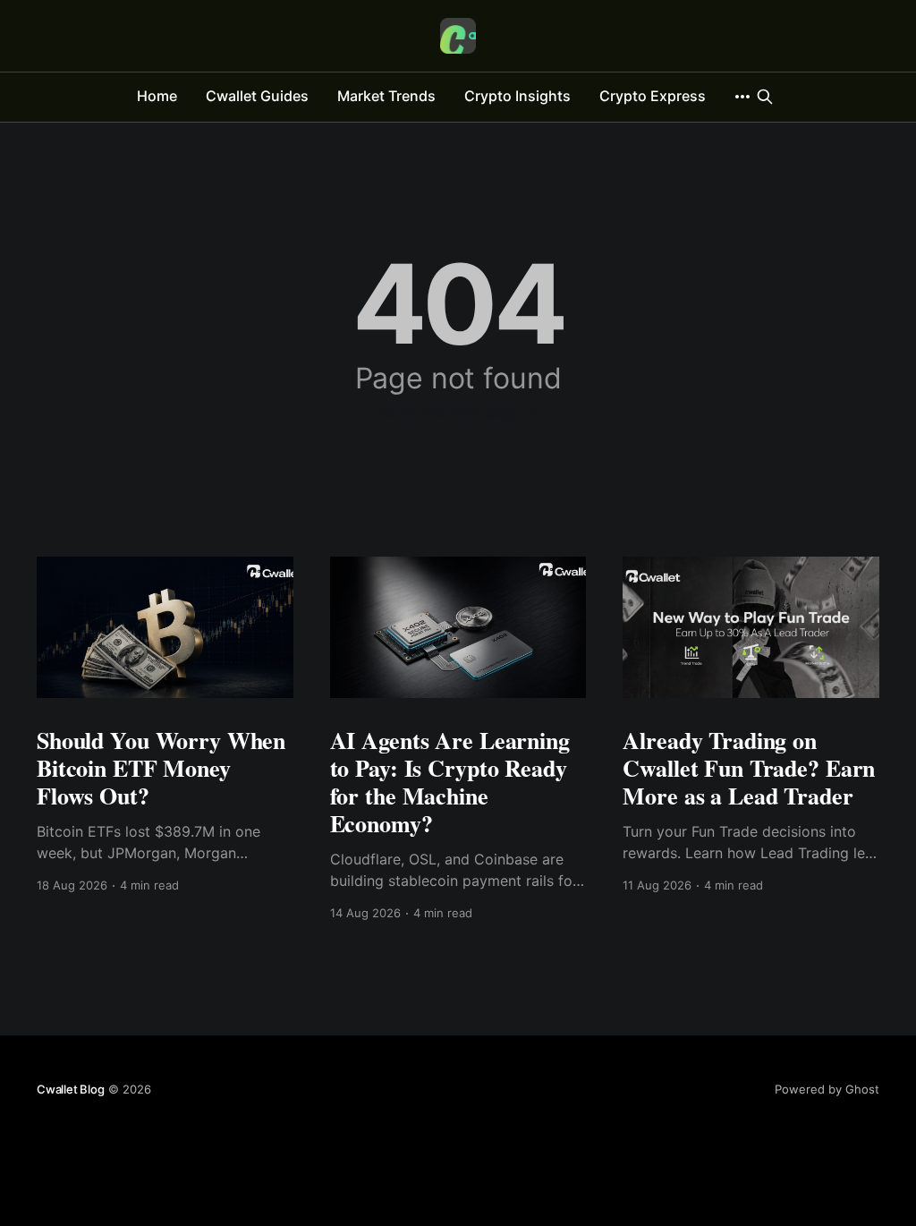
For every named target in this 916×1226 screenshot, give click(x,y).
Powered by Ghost (827, 1089)
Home (157, 96)
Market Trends (386, 96)
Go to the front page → (458, 412)
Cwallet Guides (257, 96)
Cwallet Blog (71, 1089)
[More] (742, 96)
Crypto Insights (517, 96)
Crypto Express (652, 96)
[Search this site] (765, 96)
